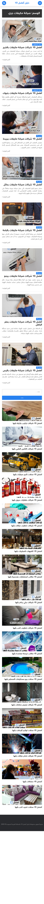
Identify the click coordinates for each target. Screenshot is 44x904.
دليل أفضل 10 (22, 3)
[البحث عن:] (22, 392)
